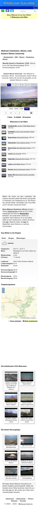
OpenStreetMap (26, 318)
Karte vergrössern (31, 321)
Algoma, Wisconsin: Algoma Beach (27, 383)
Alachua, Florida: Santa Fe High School (27, 403)
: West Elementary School (19, 148)
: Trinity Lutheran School (19, 143)
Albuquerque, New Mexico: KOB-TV (11, 403)
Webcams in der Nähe (20, 17)
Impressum (10, 498)
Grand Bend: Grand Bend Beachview (11, 446)
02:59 (11, 108)
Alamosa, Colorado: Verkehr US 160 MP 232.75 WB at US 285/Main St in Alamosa (11, 385)
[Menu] (35, 8)
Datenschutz (20, 498)
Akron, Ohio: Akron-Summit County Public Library (27, 420)
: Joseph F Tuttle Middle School (21, 126)
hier (7, 222)
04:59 (21, 108)
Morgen (11, 238)
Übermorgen (20, 238)
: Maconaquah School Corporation (21, 175)
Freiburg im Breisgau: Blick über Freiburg (11, 477)
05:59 (27, 108)
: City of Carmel (14, 153)
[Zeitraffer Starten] (11, 113)
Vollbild (18, 117)
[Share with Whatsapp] (3, 10)
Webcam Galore (25, 504)
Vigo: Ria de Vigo (27, 445)
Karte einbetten (15, 321)
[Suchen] (35, 11)
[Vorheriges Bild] (6, 113)
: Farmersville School (18, 137)
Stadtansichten (13, 211)
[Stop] (19, 113)
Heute (4, 238)
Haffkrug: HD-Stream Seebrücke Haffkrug (27, 461)
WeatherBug (24, 213)
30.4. (23, 85)
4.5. (9, 85)
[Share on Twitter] (12, 10)
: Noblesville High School (18, 159)
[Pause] (15, 113)
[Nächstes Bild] (25, 113)
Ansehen (27, 117)
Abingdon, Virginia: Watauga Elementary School (11, 420)
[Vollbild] (31, 112)
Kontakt (23, 501)
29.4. (28, 85)
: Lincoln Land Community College (21, 131)
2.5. (14, 85)
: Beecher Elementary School (19, 169)
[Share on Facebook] (7, 10)
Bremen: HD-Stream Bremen (11, 461)
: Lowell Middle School (16, 164)
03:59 (16, 108)
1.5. (18, 85)
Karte (10, 117)
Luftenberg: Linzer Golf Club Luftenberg (26, 477)
